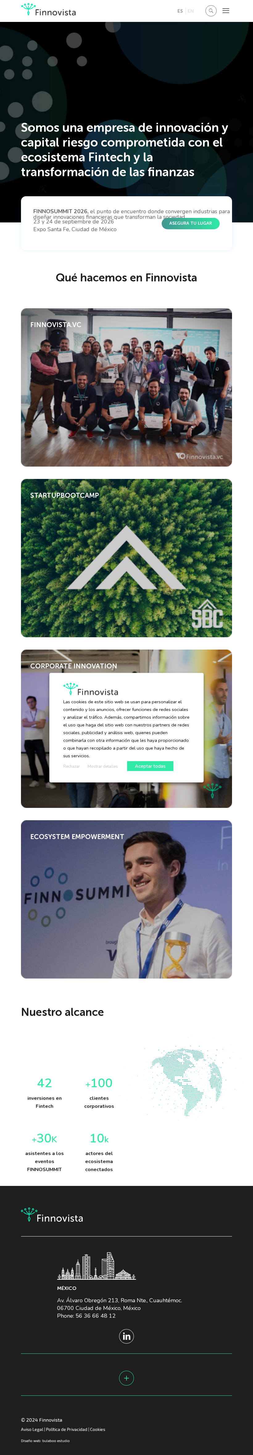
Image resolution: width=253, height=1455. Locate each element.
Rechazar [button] (71, 766)
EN (191, 11)
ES (180, 11)
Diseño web (30, 1440)
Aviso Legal (32, 1429)
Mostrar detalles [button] (103, 766)
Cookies (97, 1429)
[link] (126, 387)
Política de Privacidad (66, 1429)
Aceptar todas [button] (150, 766)
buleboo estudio (56, 1440)
